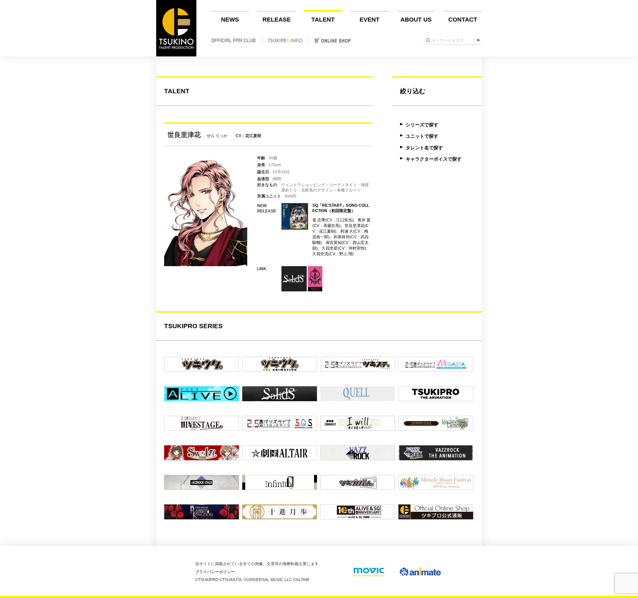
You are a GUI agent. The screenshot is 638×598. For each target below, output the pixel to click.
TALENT (323, 19)
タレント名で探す (424, 147)
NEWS (230, 19)
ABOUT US (416, 19)
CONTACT (462, 19)
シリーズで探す (422, 124)
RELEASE (277, 19)
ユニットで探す (422, 136)
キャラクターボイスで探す (434, 159)
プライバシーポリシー (215, 571)
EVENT (369, 19)
